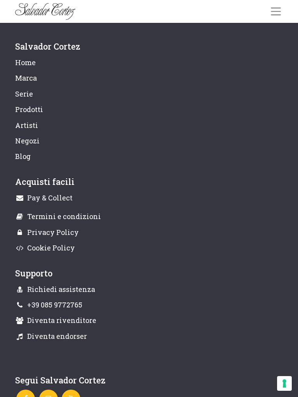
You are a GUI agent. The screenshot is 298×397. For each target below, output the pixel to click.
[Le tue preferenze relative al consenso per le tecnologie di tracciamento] (284, 383)
